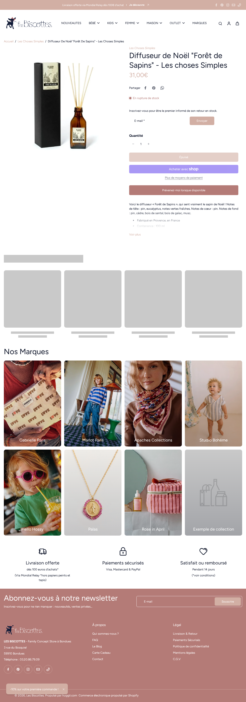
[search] (220, 23)
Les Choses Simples (31, 41)
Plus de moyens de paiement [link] (184, 177)
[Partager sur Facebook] (145, 88)
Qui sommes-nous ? (105, 633)
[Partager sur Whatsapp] (162, 88)
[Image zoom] (60, 102)
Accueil (8, 41)
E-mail (139, 121)
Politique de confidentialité (191, 646)
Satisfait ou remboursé (203, 563)
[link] (213, 493)
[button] (183, 157)
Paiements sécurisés (123, 563)
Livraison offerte (42, 563)
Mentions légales (184, 652)
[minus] (133, 144)
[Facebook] (216, 5)
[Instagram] (228, 5)
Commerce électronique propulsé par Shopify (109, 695)
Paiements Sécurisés (186, 640)
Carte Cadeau (101, 652)
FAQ (95, 640)
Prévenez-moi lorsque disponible (183, 190)
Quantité (136, 136)
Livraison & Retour (185, 633)
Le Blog (97, 646)
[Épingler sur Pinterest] (154, 88)
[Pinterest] (222, 5)
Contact (97, 659)
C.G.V (177, 659)
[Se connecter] (228, 23)
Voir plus (135, 234)
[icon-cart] (237, 23)
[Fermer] (63, 689)
